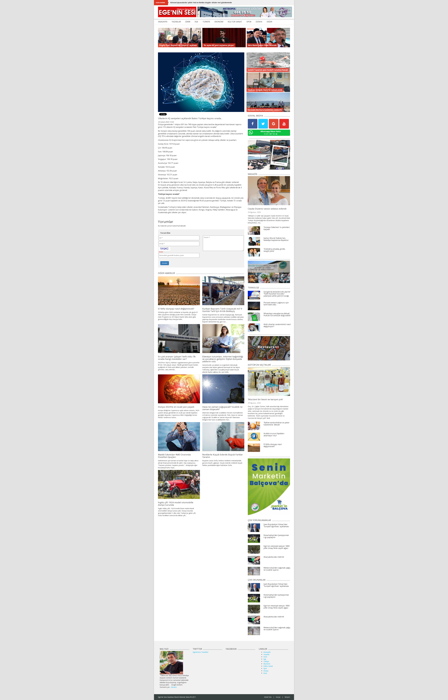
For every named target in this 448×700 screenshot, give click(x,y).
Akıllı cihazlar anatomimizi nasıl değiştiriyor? (277, 325)
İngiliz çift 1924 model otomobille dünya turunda (175, 503)
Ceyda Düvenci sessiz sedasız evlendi (267, 208)
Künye (278, 697)
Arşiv (265, 673)
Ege (264, 659)
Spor (265, 668)
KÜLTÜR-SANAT (235, 21)
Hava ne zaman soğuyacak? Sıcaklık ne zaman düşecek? (222, 408)
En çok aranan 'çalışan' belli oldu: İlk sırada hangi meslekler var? (177, 358)
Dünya (265, 671)
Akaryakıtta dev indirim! (274, 557)
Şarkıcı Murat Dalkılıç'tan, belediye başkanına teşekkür (276, 239)
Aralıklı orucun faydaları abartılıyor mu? (274, 434)
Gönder (164, 263)
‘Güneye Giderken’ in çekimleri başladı (277, 228)
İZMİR (187, 21)
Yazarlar (266, 654)
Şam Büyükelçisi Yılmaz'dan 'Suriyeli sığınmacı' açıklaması (276, 525)
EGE (196, 21)
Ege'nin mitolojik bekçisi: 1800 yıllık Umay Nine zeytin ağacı (277, 547)
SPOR (249, 21)
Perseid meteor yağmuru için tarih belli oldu (276, 303)
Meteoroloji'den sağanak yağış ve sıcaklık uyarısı (277, 568)
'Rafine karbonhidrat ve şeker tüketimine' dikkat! (276, 423)
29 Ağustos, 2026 (254, 212)
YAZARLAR (176, 21)
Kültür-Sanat (268, 666)
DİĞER (269, 21)
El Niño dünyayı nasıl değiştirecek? (176, 308)
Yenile (161, 252)
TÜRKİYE (206, 21)
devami (174, 687)
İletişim (287, 697)
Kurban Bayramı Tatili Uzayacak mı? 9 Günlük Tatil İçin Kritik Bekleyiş (222, 310)
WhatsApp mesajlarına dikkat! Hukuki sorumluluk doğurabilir (277, 314)
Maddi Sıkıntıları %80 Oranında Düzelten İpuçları (174, 456)
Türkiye (266, 661)
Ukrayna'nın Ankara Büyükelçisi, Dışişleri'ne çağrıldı (191, 2)
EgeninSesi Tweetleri (200, 652)
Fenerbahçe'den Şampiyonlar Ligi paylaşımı (276, 536)
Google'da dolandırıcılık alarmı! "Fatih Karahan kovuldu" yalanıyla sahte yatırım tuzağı (277, 293)
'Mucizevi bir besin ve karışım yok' (265, 399)
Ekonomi (266, 664)
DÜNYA (259, 21)
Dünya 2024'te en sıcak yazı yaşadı (176, 406)
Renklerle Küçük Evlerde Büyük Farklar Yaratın (222, 456)
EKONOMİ (219, 21)
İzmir (265, 657)
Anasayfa (266, 652)
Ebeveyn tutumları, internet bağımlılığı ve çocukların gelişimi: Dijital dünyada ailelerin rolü (222, 359)
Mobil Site (268, 697)
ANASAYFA (162, 21)
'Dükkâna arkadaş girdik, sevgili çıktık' (274, 250)
